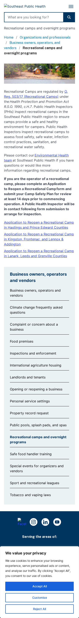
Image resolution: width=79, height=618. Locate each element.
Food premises (21, 341)
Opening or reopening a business (36, 389)
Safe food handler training (31, 454)
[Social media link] (57, 522)
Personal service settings (30, 401)
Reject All (39, 609)
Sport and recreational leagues (34, 483)
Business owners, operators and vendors (35, 292)
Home (9, 37)
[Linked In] (45, 522)
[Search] (69, 17)
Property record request (29, 413)
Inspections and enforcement (33, 353)
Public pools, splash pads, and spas (38, 425)
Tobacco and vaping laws (30, 495)
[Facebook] (22, 522)
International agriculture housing (35, 365)
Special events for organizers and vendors (37, 468)
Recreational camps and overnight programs (38, 439)
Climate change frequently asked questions (36, 309)
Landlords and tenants (28, 377)
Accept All (39, 586)
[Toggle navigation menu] (71, 6)
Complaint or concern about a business (34, 326)
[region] (39, 582)
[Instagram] (33, 522)
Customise (39, 597)
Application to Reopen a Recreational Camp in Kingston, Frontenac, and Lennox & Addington (39, 239)
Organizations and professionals (45, 37)
